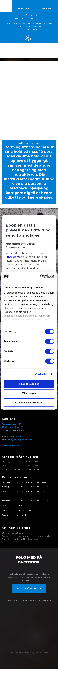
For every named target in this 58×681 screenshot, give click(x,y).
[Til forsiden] (29, 50)
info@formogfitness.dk (19, 439)
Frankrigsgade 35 (11, 424)
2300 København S (12, 427)
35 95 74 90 (15, 436)
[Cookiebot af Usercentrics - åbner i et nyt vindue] (41, 276)
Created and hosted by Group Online (29, 652)
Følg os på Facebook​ (29, 588)
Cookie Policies (10, 445)
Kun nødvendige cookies (29, 402)
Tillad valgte (29, 393)
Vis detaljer (41, 374)
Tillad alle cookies (29, 383)
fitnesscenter (14, 256)
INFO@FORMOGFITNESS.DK (29, 18)
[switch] (49, 341)
